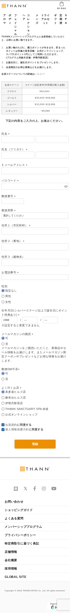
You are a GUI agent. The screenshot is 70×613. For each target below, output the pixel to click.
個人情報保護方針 (17, 429)
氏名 (6, 133)
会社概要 (11, 560)
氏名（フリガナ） (15, 149)
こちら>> (40, 74)
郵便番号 (9, 196)
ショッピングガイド (19, 510)
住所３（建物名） (13, 256)
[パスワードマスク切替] (65, 186)
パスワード (10, 180)
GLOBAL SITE (15, 576)
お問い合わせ (14, 501)
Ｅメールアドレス (15, 164)
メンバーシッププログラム (23, 526)
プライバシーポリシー (20, 535)
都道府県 (9, 210)
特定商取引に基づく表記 (22, 543)
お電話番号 (10, 272)
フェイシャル (15, 24)
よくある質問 (14, 518)
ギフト (54, 19)
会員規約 (11, 424)
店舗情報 (11, 551)
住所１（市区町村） (16, 225)
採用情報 (11, 568)
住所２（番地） (13, 240)
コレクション (28, 24)
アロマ (3, 19)
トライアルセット (45, 19)
